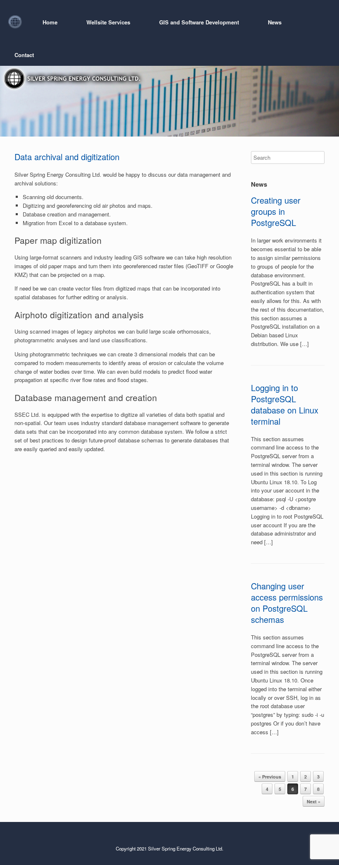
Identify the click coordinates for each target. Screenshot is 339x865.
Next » (313, 801)
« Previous (269, 777)
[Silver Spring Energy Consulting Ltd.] (15, 22)
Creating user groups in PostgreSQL (276, 211)
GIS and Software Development (199, 22)
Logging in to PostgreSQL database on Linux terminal (284, 404)
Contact (24, 55)
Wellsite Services (108, 22)
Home (50, 22)
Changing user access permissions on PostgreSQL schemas (287, 602)
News (275, 22)
